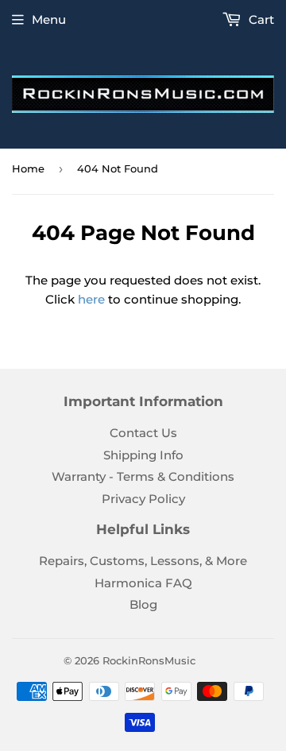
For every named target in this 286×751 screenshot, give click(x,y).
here (91, 299)
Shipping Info (143, 455)
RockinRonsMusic (148, 660)
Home (28, 168)
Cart (259, 19)
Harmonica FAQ (143, 582)
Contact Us (143, 432)
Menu (49, 19)
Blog (143, 604)
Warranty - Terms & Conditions (143, 476)
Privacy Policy (143, 498)
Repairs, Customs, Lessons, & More (143, 560)
